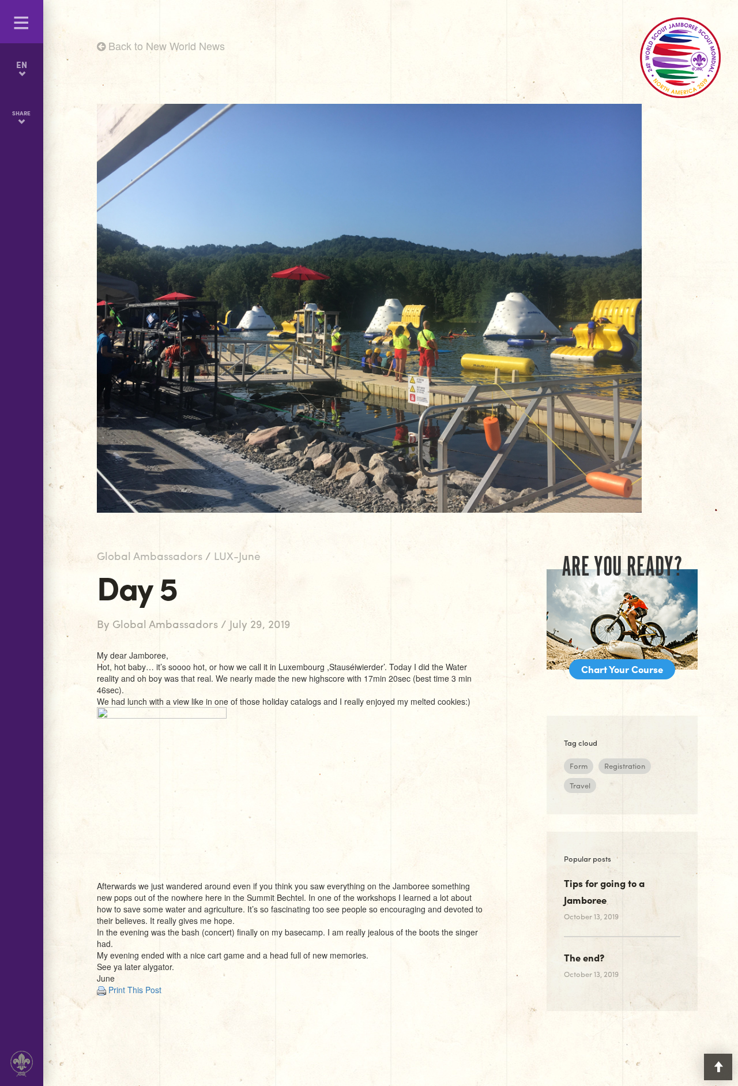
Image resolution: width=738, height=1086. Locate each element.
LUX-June (237, 555)
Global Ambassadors (149, 555)
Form (579, 765)
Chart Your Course (622, 669)
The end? (584, 957)
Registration (624, 765)
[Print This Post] (101, 989)
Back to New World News (165, 45)
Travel (580, 785)
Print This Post (134, 989)
